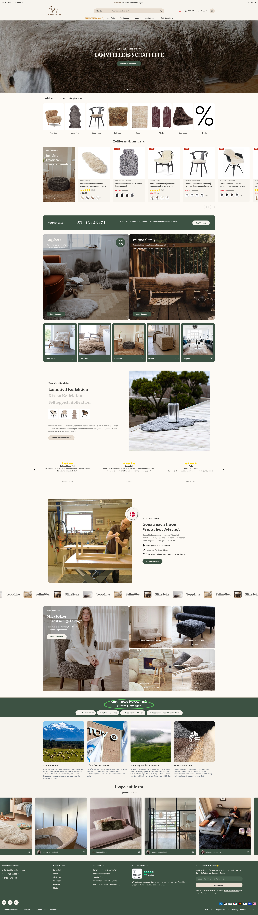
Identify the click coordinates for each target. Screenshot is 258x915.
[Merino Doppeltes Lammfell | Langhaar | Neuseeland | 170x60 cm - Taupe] (92, 198)
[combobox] (129, 10)
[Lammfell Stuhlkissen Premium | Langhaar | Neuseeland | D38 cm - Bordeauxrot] (197, 195)
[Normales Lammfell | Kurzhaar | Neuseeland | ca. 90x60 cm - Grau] (167, 198)
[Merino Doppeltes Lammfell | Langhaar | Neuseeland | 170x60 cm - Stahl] (87, 198)
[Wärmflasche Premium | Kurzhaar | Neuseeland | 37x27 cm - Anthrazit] (117, 195)
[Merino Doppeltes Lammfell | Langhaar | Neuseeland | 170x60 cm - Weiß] (97, 198)
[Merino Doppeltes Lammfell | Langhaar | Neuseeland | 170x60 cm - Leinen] (82, 198)
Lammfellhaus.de (15, 910)
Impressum (220, 910)
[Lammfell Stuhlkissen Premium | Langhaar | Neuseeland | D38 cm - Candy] (202, 195)
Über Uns (252, 910)
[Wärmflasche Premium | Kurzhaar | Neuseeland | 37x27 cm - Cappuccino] (127, 195)
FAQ (212, 910)
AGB (206, 910)
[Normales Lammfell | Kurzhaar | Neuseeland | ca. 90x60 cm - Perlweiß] (152, 198)
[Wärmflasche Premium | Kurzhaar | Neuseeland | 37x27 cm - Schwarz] (122, 195)
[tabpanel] (83, 424)
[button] (126, 89)
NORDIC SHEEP (85, 181)
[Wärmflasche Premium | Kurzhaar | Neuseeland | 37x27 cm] (129, 163)
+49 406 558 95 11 (11, 874)
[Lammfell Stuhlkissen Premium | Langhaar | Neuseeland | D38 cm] (199, 163)
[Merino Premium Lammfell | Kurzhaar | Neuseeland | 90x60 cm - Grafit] (237, 195)
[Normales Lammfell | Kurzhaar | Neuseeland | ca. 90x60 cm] (164, 163)
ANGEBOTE (18, 3)
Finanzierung (233, 910)
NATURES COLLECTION (123, 181)
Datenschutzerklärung (208, 893)
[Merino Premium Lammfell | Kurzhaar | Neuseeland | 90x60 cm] (234, 163)
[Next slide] (136, 89)
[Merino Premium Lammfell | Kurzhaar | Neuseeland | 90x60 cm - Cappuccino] (232, 195)
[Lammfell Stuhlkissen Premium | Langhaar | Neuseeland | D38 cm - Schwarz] (192, 195)
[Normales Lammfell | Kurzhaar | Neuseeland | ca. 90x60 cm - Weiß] (162, 198)
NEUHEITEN (6, 3)
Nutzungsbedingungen (231, 890)
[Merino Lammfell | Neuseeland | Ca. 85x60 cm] (64, 414)
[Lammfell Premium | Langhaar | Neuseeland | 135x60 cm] (74, 414)
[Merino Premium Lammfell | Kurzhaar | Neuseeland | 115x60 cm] (85, 414)
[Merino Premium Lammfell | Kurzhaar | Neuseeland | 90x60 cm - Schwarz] (227, 195)
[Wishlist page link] (180, 11)
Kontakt (243, 910)
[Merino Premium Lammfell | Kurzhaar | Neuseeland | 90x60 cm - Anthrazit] (222, 195)
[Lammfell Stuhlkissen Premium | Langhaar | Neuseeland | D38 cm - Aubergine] (187, 195)
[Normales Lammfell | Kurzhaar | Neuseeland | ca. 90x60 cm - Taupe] (157, 198)
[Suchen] (161, 11)
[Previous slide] (122, 89)
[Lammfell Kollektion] (169, 411)
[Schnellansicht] (107, 151)
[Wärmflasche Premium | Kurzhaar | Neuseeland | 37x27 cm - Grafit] (132, 195)
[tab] (68, 389)
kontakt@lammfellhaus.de (14, 870)
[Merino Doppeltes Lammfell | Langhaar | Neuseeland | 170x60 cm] (94, 163)
